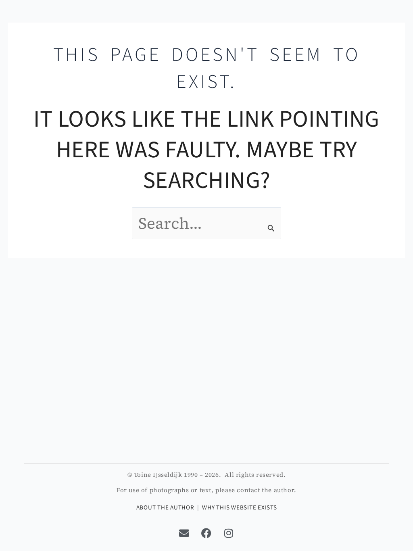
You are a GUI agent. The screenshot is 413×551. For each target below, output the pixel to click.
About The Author (165, 507)
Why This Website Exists (239, 507)
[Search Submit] (271, 228)
